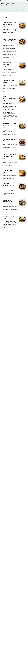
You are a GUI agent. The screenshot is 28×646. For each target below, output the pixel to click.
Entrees (3, 10)
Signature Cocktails (15, 10)
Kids (8, 10)
